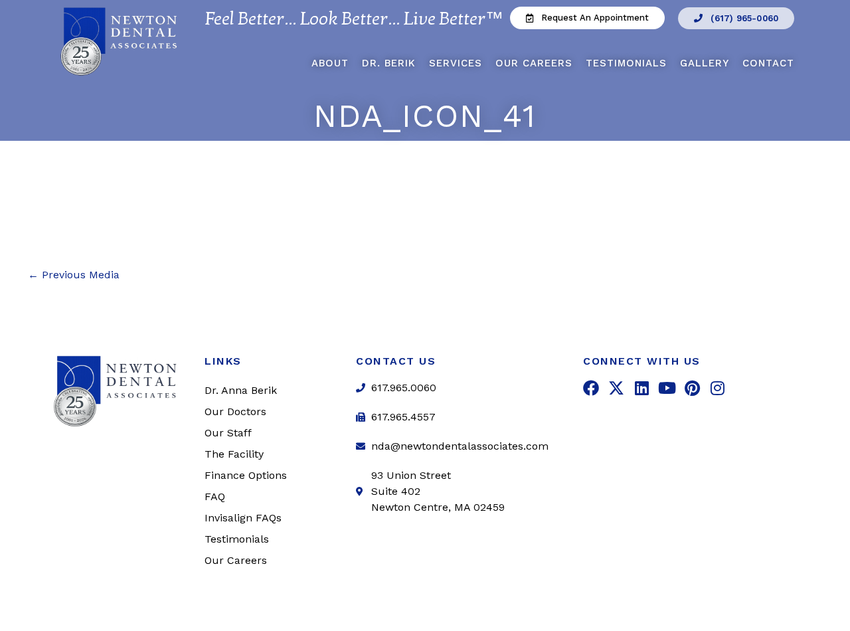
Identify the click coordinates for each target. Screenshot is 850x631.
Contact (768, 63)
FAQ (215, 496)
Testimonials (626, 63)
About (330, 63)
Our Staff (228, 432)
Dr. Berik (389, 63)
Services (455, 63)
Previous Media (74, 275)
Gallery (704, 63)
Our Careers (533, 63)
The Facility (234, 454)
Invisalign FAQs (243, 517)
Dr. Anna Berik (241, 390)
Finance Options (246, 475)
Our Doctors (235, 411)
